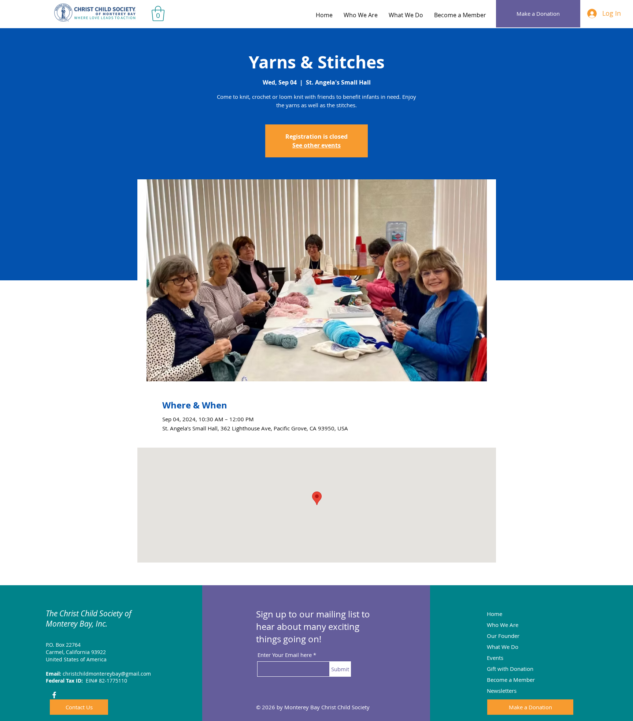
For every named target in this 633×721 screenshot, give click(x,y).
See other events (316, 145)
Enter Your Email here (285, 655)
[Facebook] (54, 695)
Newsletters (502, 690)
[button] (158, 13)
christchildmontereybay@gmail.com (107, 673)
